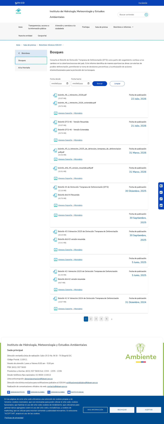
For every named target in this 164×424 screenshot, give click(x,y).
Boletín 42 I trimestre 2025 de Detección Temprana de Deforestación (87, 271)
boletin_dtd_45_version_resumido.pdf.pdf (75, 168)
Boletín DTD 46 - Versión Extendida (73, 129)
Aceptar (148, 410)
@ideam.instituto (17, 392)
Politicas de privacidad (14, 417)
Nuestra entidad (25, 35)
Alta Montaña (24, 67)
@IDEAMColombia (37, 392)
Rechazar (122, 410)
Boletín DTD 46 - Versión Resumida (73, 122)
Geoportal (42, 35)
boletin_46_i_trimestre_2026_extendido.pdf (77, 102)
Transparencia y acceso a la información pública (38, 27)
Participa (85, 27)
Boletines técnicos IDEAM (50, 45)
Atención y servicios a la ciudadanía (65, 27)
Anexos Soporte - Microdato (70, 113)
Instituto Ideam (77, 392)
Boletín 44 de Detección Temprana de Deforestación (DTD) (83, 187)
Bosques (22, 60)
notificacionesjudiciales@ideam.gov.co (82, 382)
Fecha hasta (76, 79)
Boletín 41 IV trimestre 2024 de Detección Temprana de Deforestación (88, 298)
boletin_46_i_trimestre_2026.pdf (72, 95)
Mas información (95, 410)
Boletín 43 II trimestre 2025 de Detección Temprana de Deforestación (88, 231)
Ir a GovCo (143, 3)
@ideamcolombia (58, 392)
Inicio (20, 27)
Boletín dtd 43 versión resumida (71, 239)
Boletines (26, 53)
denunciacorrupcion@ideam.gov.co (38, 378)
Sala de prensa (101, 27)
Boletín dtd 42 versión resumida (71, 279)
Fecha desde (55, 79)
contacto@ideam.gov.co (57, 386)
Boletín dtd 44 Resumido (68, 195)
